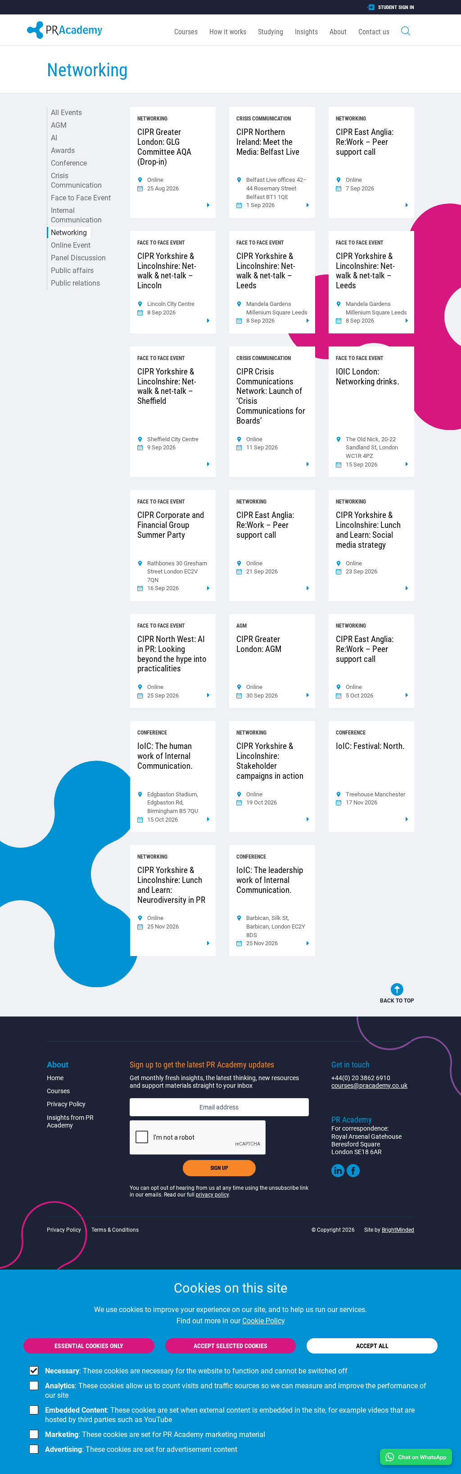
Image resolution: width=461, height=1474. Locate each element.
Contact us (373, 32)
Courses (186, 32)
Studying (270, 32)
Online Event (70, 245)
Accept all (372, 1345)
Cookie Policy (263, 1321)
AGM (59, 125)
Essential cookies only (88, 1345)
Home (55, 1077)
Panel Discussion (78, 258)
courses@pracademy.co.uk (369, 1085)
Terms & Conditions (115, 1230)
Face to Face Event (81, 198)
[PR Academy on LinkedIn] (337, 1174)
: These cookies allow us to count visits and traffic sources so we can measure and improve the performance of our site (235, 1391)
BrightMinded (398, 1230)
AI (54, 138)
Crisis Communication (76, 180)
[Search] (405, 30)
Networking (69, 232)
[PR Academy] (64, 30)
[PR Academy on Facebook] (353, 1174)
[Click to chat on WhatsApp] (416, 1457)
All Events (66, 112)
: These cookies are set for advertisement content (141, 1449)
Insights (306, 32)
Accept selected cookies (230, 1345)
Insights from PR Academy (70, 1121)
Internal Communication (76, 215)
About (338, 32)
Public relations (75, 283)
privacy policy (212, 1195)
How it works (227, 32)
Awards (63, 150)
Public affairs (72, 270)
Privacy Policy (66, 1104)
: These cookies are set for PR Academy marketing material (155, 1434)
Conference (69, 163)
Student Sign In (396, 7)
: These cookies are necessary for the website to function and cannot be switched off (196, 1371)
